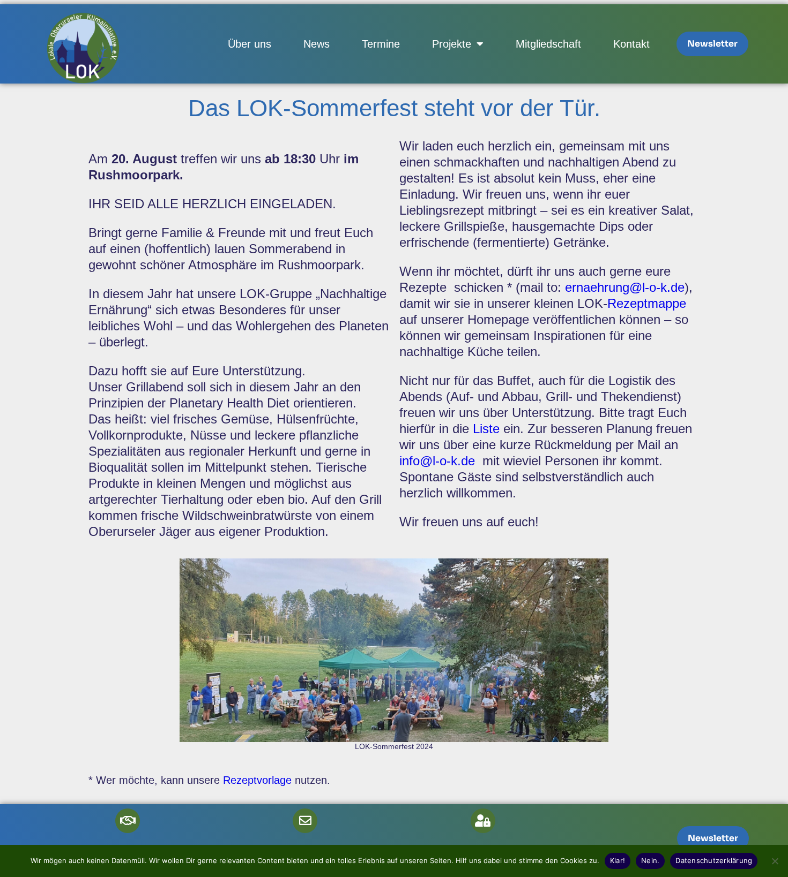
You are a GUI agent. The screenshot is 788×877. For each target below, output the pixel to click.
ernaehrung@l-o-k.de (625, 287)
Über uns (249, 44)
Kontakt (631, 44)
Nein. (650, 860)
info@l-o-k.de (437, 460)
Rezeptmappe (646, 303)
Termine (381, 44)
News (316, 44)
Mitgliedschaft (548, 44)
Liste (488, 428)
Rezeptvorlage (257, 780)
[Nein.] (774, 861)
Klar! (617, 860)
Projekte (451, 44)
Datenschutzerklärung (713, 860)
